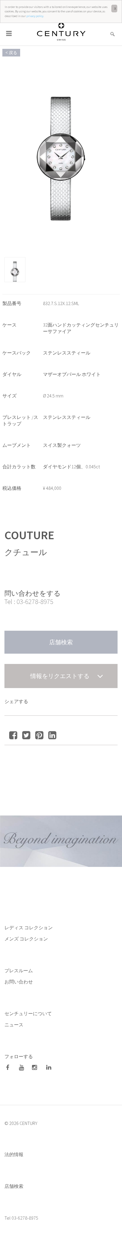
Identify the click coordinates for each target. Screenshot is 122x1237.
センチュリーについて (28, 1013)
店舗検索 (13, 1186)
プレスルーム (18, 970)
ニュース (14, 1025)
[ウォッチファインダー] (112, 30)
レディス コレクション (28, 927)
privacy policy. (35, 16)
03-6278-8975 (35, 601)
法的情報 (13, 1154)
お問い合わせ (18, 982)
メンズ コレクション (26, 939)
